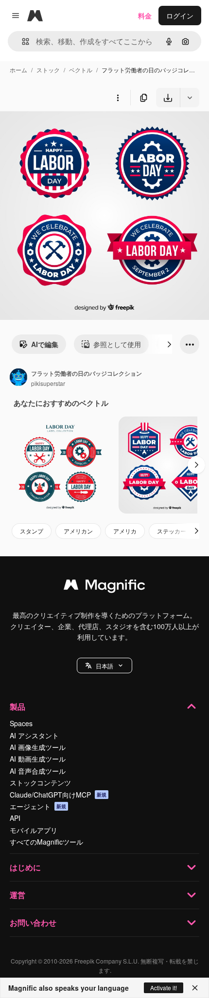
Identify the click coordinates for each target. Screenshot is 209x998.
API (15, 818)
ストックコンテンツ (40, 782)
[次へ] (169, 344)
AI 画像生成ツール (38, 747)
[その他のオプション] (117, 97)
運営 (17, 894)
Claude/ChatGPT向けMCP (58, 794)
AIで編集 (44, 344)
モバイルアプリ (33, 830)
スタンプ (31, 531)
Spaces (21, 723)
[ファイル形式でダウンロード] (189, 97)
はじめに (25, 867)
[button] (104, 665)
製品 (17, 706)
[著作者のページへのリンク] (18, 378)
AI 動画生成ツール (38, 759)
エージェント (38, 806)
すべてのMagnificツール (46, 842)
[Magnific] (104, 587)
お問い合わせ (33, 922)
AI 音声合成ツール (38, 771)
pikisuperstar (48, 383)
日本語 (104, 666)
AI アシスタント (34, 735)
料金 (145, 15)
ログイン (179, 15)
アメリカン (78, 531)
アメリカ (125, 531)
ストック (48, 70)
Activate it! (163, 987)
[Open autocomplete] (21, 41)
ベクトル (80, 70)
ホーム (18, 70)
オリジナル (67, 130)
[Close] (195, 988)
